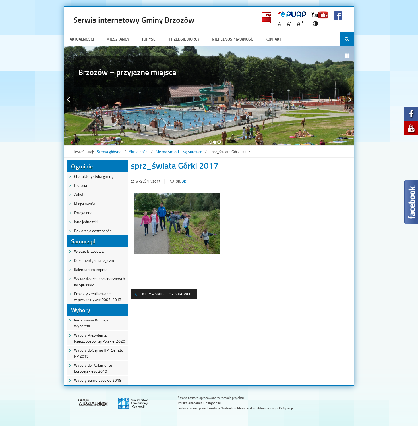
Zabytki (80, 194)
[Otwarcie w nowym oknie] (411, 115)
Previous (68, 99)
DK (184, 181)
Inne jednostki (86, 221)
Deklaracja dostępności (93, 230)
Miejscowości (85, 203)
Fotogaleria (83, 212)
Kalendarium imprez (90, 269)
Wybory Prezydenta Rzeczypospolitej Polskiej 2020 (99, 338)
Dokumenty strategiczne (94, 260)
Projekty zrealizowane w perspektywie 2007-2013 (97, 296)
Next (349, 99)
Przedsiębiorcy (184, 39)
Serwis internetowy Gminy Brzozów (133, 19)
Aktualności (82, 39)
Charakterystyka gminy (93, 176)
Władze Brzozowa (89, 251)
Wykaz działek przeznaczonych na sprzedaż (99, 281)
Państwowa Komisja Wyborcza (91, 323)
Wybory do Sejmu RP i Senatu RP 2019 (98, 353)
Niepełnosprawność (232, 39)
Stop (347, 56)
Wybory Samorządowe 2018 (97, 380)
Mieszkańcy (117, 39)
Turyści (149, 39)
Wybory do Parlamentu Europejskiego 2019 (93, 368)
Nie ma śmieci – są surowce (179, 151)
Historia (80, 185)
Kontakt (273, 39)
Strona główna (109, 151)
